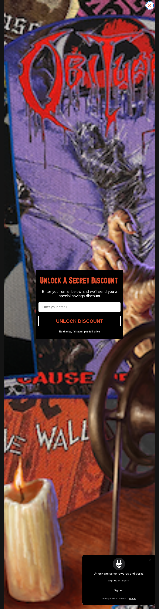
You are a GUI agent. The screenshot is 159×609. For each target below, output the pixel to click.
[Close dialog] (150, 5)
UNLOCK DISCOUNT (79, 321)
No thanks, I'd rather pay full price (79, 331)
